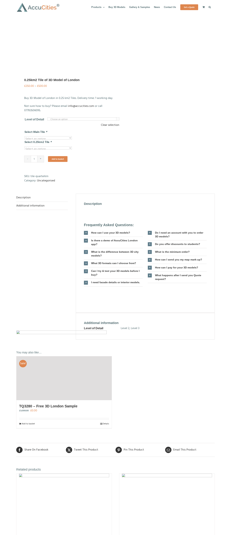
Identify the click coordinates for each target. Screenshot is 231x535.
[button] (210, 7)
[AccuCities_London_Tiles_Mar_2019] (64, 43)
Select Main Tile (36, 132)
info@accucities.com (81, 106)
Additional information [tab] (30, 205)
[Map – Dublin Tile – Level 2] (167, 504)
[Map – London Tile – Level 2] (64, 504)
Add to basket (58, 159)
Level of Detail (34, 119)
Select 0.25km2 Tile (38, 142)
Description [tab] (23, 197)
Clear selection (110, 125)
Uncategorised (46, 180)
